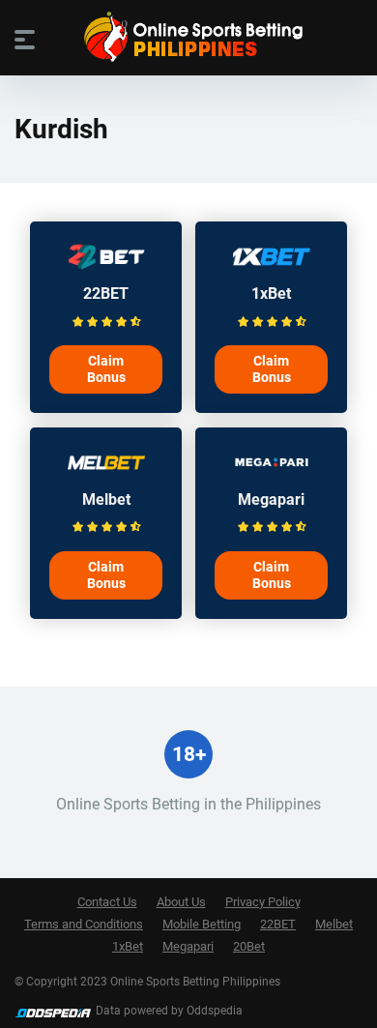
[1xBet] (271, 266)
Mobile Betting (201, 924)
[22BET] (106, 266)
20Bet (249, 946)
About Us (181, 902)
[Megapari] (271, 472)
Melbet (106, 499)
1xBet (271, 293)
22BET (106, 293)
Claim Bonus (106, 369)
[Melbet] (106, 472)
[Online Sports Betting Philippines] (189, 36)
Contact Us (107, 902)
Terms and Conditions (83, 924)
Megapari (271, 499)
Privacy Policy (263, 902)
